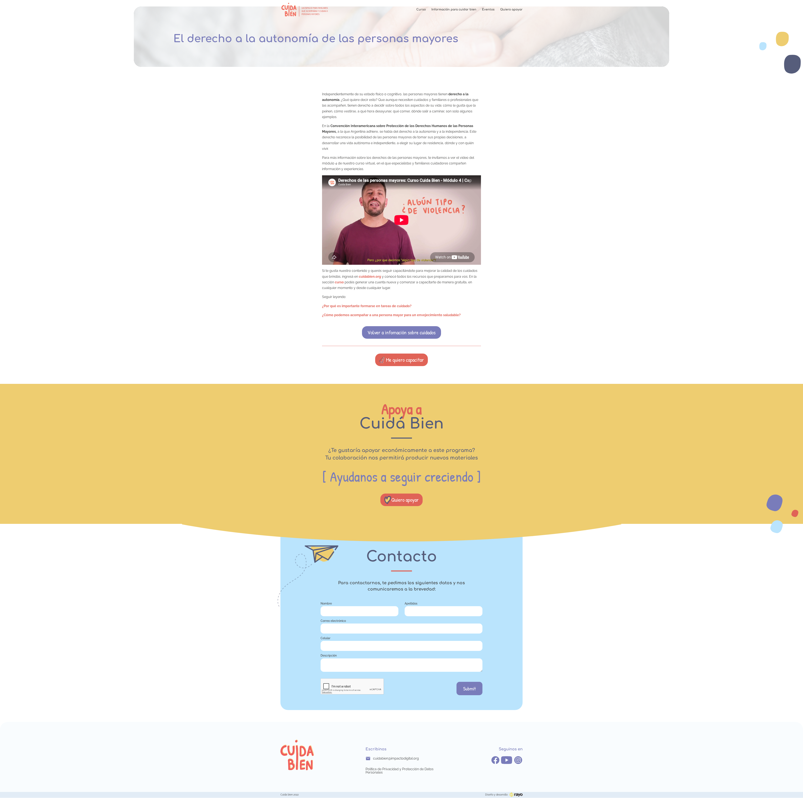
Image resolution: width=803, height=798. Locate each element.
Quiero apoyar (511, 9)
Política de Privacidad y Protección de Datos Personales (399, 770)
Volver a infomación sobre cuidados (401, 332)
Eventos (488, 9)
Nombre (326, 603)
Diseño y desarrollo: (496, 794)
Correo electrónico (333, 620)
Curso (421, 9)
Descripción (329, 655)
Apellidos (411, 603)
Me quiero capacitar (405, 359)
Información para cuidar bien (453, 9)
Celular (325, 638)
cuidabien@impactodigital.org (396, 758)
